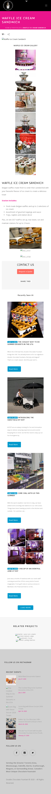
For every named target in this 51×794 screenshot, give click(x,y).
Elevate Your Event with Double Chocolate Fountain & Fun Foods (30, 732)
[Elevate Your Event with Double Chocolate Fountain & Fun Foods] (11, 734)
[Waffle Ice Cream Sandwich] (14, 39)
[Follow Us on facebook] (16, 753)
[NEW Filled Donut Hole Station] (11, 680)
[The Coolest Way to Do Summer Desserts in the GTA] (11, 695)
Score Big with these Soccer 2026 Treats (30, 707)
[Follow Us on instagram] (25, 753)
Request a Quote (25, 271)
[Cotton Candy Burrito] (25, 648)
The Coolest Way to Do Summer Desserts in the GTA (30, 689)
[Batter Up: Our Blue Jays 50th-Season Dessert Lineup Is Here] (11, 723)
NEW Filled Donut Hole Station (29, 676)
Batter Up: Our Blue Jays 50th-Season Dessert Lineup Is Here (30, 720)
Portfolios (16, 28)
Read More (13, 369)
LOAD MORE (25, 607)
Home (7, 28)
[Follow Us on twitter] (33, 753)
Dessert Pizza (25, 630)
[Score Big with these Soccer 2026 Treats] (11, 711)
